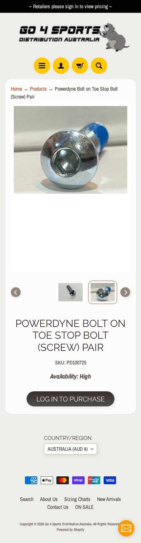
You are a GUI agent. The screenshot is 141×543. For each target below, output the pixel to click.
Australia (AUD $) (68, 448)
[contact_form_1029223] (126, 528)
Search (26, 499)
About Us (49, 499)
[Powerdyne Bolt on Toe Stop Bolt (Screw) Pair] (102, 292)
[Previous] (16, 292)
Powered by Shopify (70, 529)
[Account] (61, 65)
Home (16, 88)
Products (38, 88)
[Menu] (42, 65)
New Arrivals (109, 499)
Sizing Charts (77, 499)
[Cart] (80, 65)
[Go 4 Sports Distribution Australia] (70, 35)
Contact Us (58, 506)
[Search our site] (99, 65)
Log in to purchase (70, 399)
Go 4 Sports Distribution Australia (68, 523)
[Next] (125, 292)
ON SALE (84, 506)
